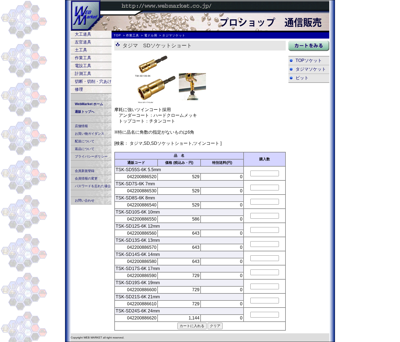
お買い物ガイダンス (89, 134)
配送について (84, 141)
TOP (117, 35)
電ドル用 (150, 35)
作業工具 (83, 57)
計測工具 (83, 73)
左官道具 (83, 42)
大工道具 (83, 34)
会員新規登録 (84, 171)
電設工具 (83, 65)
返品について (84, 149)
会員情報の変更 (86, 178)
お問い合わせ (84, 200)
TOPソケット (309, 60)
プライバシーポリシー (91, 156)
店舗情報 (81, 126)
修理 (79, 89)
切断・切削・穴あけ (93, 81)
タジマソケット (311, 69)
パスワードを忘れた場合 (93, 186)
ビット (302, 78)
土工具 (81, 50)
